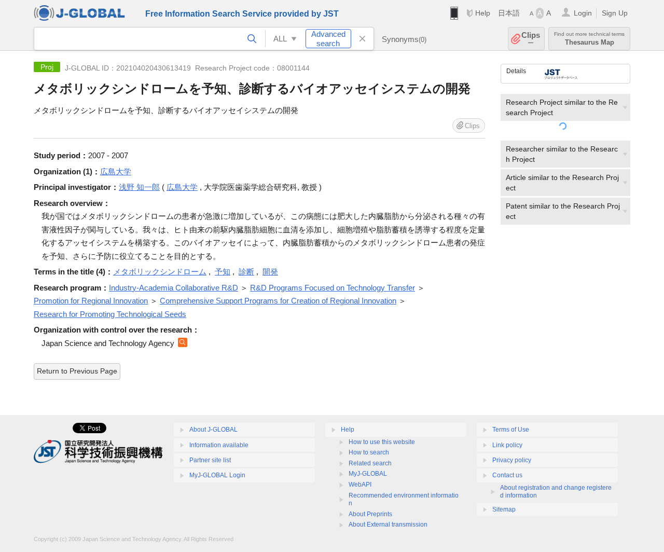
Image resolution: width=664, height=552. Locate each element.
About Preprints (370, 514)
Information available (218, 445)
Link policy (507, 445)
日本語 (509, 13)
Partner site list (210, 460)
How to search (369, 452)
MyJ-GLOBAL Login (217, 475)
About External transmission (388, 524)
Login (583, 13)
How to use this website (382, 442)
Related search (370, 463)
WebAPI (360, 484)
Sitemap (504, 509)
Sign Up (615, 13)
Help (482, 13)
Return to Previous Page (77, 371)
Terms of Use (510, 429)
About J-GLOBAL (213, 429)
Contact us (507, 475)
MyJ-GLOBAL (368, 473)
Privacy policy (511, 460)
